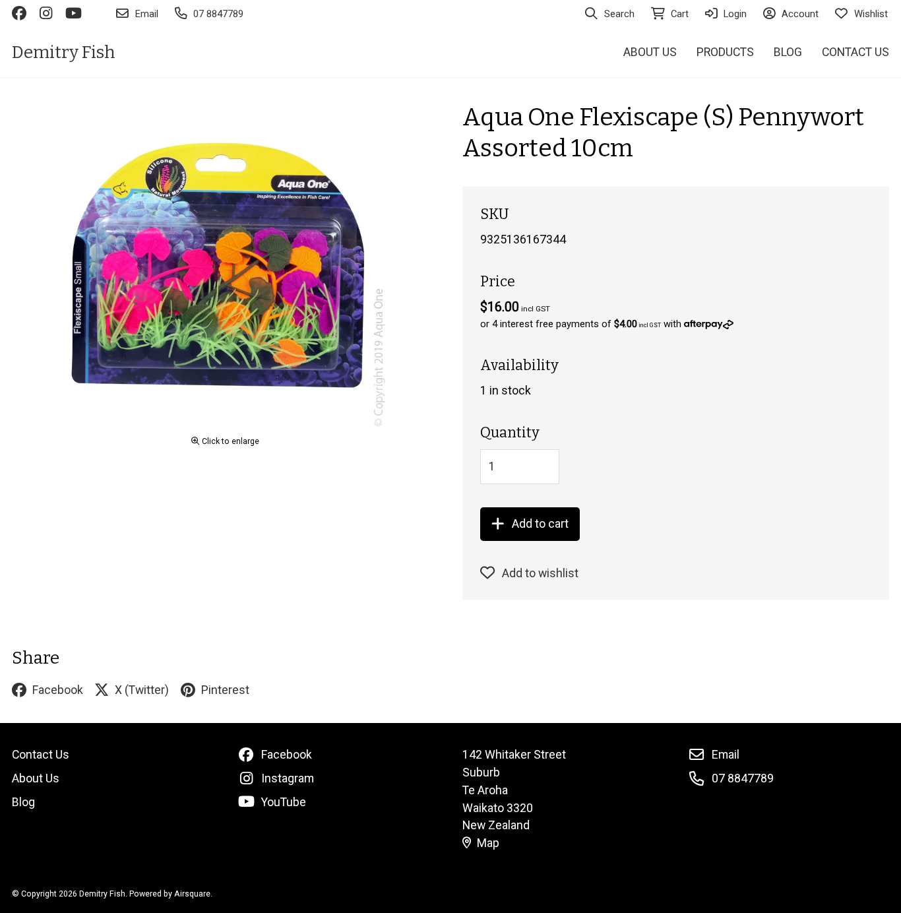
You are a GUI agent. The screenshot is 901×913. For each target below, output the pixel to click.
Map (488, 843)
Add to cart (540, 523)
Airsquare (192, 893)
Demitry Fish (63, 52)
